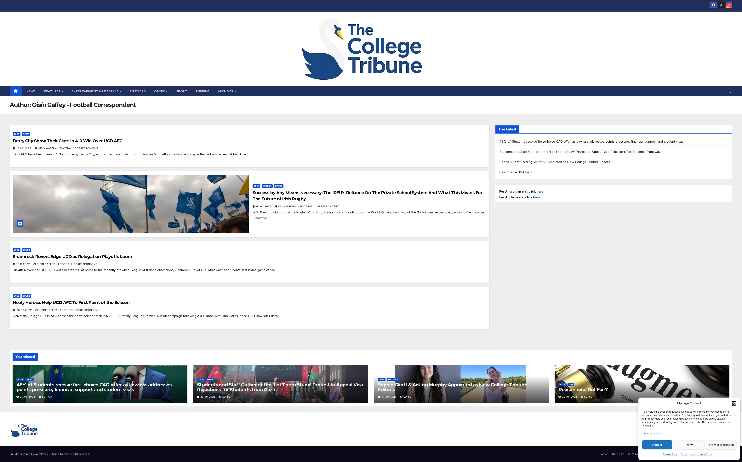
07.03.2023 (264, 206)
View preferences (721, 445)
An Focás (137, 91)
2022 (16, 250)
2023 (16, 134)
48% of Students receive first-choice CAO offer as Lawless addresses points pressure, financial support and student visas (591, 141)
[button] (734, 403)
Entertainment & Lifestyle (95, 91)
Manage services (654, 433)
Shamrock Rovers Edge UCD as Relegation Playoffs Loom (72, 256)
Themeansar (82, 453)
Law (571, 384)
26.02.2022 (24, 310)
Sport (181, 91)
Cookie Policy (671, 454)
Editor (47, 396)
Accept (657, 445)
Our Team (618, 453)
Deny (689, 445)
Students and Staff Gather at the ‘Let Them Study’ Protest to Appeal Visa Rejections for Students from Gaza (580, 152)
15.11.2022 (23, 264)
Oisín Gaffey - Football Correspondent (68, 148)
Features (52, 91)
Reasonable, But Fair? (516, 172)
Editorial (393, 379)
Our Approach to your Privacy (697, 454)
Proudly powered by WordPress (29, 453)
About (604, 453)
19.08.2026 (208, 396)
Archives (226, 91)
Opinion (161, 91)
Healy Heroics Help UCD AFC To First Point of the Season (71, 302)
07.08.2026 (389, 396)
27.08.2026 (28, 396)
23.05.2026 (570, 396)
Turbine (202, 91)
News (31, 91)
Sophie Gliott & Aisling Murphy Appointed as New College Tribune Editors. (555, 162)
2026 (20, 379)
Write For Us (635, 453)
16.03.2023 (24, 148)
